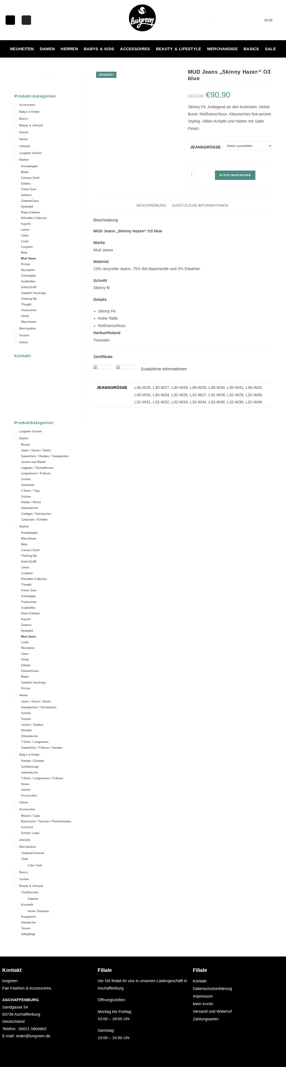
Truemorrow (28, 310)
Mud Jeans (28, 258)
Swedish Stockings (33, 293)
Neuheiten (22, 49)
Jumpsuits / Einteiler (34, 519)
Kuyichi (26, 223)
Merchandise (222, 49)
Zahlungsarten (206, 1019)
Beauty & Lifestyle (178, 49)
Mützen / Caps (30, 815)
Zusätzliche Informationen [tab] (200, 205)
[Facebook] (10, 20)
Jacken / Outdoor (32, 724)
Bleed (24, 172)
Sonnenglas (28, 275)
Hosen (25, 784)
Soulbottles (28, 281)
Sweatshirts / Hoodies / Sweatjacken (45, 456)
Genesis (26, 195)
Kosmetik (27, 904)
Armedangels (29, 166)
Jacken (25, 789)
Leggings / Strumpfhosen (37, 467)
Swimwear (27, 485)
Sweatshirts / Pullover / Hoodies (42, 747)
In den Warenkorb (235, 175)
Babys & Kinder (29, 111)
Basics (251, 49)
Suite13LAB (28, 287)
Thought (26, 304)
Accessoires (135, 49)
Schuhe (26, 479)
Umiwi (25, 316)
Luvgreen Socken (30, 153)
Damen (47, 49)
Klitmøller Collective (34, 218)
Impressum (203, 996)
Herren (69, 49)
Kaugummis (28, 916)
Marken (24, 159)
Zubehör (33, 898)
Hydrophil (27, 206)
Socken (24, 335)
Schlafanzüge (30, 766)
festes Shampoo (38, 911)
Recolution (28, 270)
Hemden (26, 730)
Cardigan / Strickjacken (36, 513)
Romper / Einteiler (32, 761)
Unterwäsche (29, 508)
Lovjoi (25, 241)
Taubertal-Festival (32, 853)
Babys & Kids (99, 49)
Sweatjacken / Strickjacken (38, 707)
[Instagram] (26, 20)
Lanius (25, 229)
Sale (270, 49)
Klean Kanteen (30, 212)
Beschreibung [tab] (151, 205)
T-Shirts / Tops (30, 490)
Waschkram (28, 321)
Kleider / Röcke (31, 502)
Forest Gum (28, 189)
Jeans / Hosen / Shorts (36, 450)
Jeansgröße (205, 147)
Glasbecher (28, 922)
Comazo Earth (30, 177)
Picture (25, 264)
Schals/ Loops (30, 833)
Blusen (25, 444)
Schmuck (27, 827)
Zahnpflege (28, 934)
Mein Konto (203, 1004)
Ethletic (26, 183)
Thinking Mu (29, 298)
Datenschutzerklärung (212, 988)
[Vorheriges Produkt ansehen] (260, 72)
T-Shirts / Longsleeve (34, 742)
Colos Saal (35, 865)
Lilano (25, 235)
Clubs (24, 859)
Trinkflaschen (29, 892)
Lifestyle (24, 146)
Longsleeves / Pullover (35, 473)
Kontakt (199, 981)
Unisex (23, 342)
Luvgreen (27, 246)
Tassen (25, 928)
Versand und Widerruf (212, 1011)
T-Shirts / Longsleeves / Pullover (42, 778)
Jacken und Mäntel (33, 462)
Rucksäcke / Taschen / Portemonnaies (46, 821)
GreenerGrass (30, 200)
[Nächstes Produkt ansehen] (268, 72)
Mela (24, 252)
